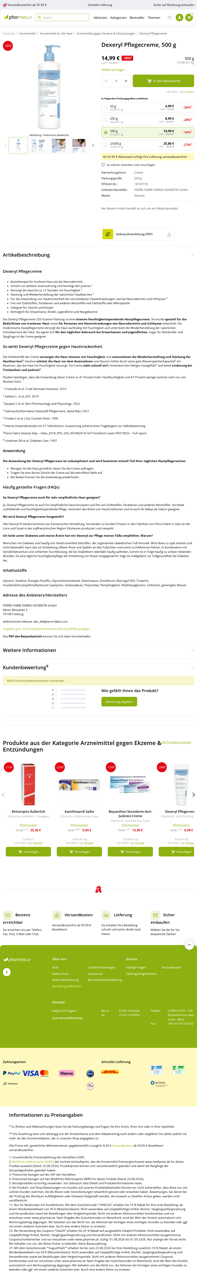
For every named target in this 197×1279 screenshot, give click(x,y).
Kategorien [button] (118, 17)
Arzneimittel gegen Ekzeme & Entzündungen (106, 33)
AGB (55, 967)
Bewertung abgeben (119, 702)
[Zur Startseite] (17, 17)
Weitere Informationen (29, 650)
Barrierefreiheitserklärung (104, 980)
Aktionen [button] (100, 17)
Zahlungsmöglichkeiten (141, 974)
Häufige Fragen (136, 967)
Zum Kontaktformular (67, 1018)
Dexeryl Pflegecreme (153, 33)
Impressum (95, 974)
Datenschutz (60, 974)
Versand (189, 91)
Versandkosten (171, 967)
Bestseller (137, 17)
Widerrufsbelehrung (65, 980)
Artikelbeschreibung (26, 254)
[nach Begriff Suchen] (38, 17)
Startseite (9, 33)
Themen (154, 17)
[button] (93, 145)
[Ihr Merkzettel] (170, 17)
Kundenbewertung (25, 667)
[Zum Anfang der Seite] (189, 945)
